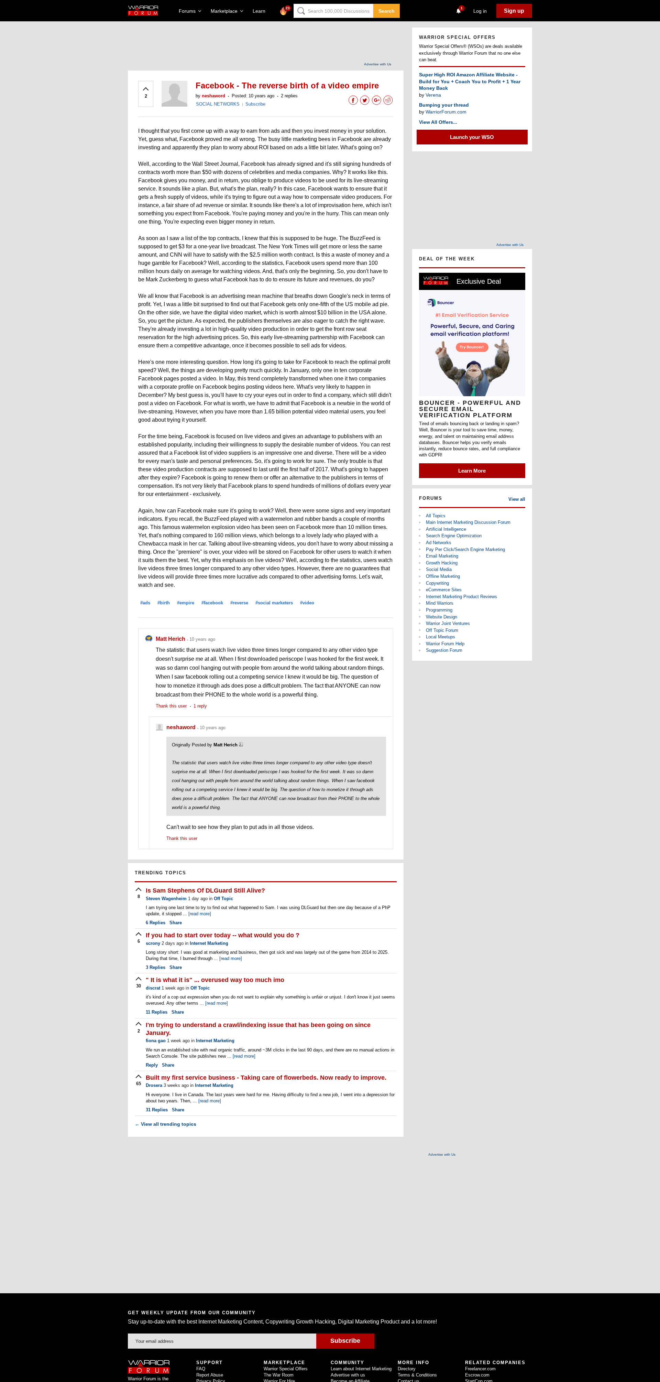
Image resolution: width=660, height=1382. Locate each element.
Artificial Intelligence (446, 529)
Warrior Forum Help (445, 643)
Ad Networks (438, 542)
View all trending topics (165, 1124)
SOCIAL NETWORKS (218, 104)
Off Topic (223, 898)
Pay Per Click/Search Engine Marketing (465, 549)
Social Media (439, 569)
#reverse (239, 602)
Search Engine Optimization (454, 535)
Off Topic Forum (442, 630)
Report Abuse (209, 1375)
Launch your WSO (472, 137)
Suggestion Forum (444, 650)
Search (386, 11)
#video (307, 602)
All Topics (436, 515)
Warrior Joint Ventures (448, 623)
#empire (185, 602)
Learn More (472, 471)
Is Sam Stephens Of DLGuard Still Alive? (205, 890)
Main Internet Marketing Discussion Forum (468, 522)
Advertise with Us (377, 64)
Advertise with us (348, 1375)
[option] (472, 375)
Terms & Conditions (417, 1375)
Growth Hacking (442, 562)
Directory (407, 1368)
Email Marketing (442, 556)
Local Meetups (440, 636)
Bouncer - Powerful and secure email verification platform (470, 409)
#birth (163, 602)
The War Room (279, 1375)
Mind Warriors (439, 603)
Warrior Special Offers (286, 1368)
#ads (145, 602)
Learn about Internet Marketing (361, 1368)
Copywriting (437, 583)
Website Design (441, 616)
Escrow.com (477, 1375)
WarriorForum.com (446, 112)
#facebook (212, 602)
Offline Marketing (443, 576)
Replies (155, 922)
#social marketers (274, 602)
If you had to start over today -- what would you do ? (222, 935)
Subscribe (255, 104)
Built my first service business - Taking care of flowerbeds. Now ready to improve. (266, 1077)
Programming (439, 610)
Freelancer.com (480, 1368)
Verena (433, 95)
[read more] (199, 913)
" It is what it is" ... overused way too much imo (215, 979)
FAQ (200, 1368)
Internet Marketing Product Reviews (461, 596)
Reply (152, 1065)
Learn (261, 11)
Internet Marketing (209, 943)
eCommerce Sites (444, 589)
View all (516, 499)
